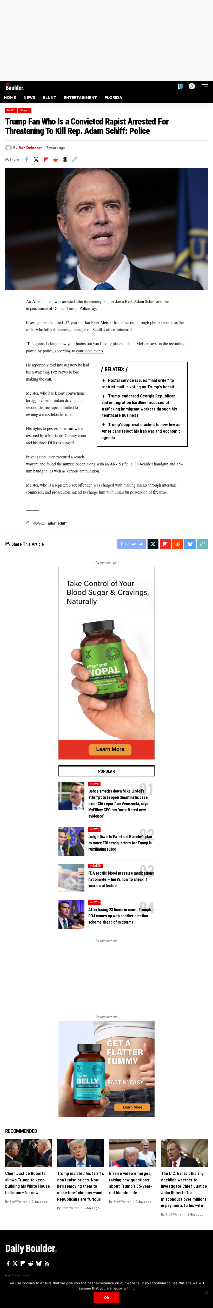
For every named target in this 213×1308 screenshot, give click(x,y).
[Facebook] (8, 1263)
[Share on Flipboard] (45, 159)
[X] (15, 1263)
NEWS (11, 110)
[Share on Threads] (65, 159)
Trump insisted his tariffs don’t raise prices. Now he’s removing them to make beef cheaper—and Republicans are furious (80, 1186)
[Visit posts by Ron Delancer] (8, 148)
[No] (206, 1292)
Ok (106, 1297)
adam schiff (57, 523)
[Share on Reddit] (55, 159)
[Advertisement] (106, 40)
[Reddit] (31, 1263)
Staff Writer (18, 1202)
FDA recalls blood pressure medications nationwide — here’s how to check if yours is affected (121, 879)
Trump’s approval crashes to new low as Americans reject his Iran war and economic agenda (141, 431)
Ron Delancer (30, 147)
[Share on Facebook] (26, 159)
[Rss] (47, 1263)
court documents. (90, 350)
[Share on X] (36, 159)
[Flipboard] (23, 1263)
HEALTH (95, 866)
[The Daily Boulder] (15, 86)
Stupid (24, 110)
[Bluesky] (39, 1263)
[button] (180, 86)
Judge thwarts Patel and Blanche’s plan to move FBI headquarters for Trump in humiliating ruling (120, 843)
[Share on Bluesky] (190, 544)
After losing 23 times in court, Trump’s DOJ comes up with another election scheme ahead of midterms (119, 916)
